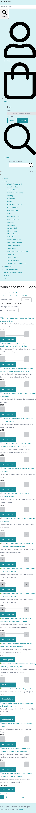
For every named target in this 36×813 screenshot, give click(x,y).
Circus (9, 202)
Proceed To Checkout (24, 296)
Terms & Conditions (11, 269)
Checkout (22, 120)
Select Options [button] (7, 660)
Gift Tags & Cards (13, 216)
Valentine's (11, 254)
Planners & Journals (14, 243)
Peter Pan (11, 237)
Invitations (11, 225)
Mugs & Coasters (13, 234)
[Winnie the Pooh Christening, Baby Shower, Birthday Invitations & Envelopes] (18, 776)
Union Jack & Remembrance (17, 252)
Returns (6, 275)
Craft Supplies (12, 207)
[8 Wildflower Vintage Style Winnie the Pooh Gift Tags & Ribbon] (18, 521)
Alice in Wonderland (14, 184)
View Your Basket (9, 296)
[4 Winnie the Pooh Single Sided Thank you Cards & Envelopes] (18, 396)
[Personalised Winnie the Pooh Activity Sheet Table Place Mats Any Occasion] (18, 647)
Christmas (11, 199)
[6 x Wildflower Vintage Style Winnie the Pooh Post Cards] (18, 471)
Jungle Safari (12, 228)
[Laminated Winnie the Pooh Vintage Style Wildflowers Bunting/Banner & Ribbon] (18, 622)
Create (20, 810)
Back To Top (4, 793)
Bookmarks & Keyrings (15, 193)
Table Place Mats (13, 246)
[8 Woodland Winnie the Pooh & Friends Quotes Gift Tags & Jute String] (18, 571)
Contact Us (8, 266)
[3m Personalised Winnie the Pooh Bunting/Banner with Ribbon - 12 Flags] (18, 346)
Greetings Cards (13, 219)
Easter (9, 213)
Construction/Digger (14, 205)
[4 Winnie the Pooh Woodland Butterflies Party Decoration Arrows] (18, 421)
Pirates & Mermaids (14, 240)
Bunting (10, 196)
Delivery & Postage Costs (13, 272)
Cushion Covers (13, 210)
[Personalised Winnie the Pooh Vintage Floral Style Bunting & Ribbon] (18, 706)
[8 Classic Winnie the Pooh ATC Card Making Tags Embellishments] (18, 496)
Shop (5, 181)
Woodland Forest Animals (16, 263)
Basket (11, 120)
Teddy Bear (11, 249)
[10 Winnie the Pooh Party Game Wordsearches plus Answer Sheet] (18, 321)
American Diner (13, 187)
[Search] (31, 165)
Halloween (11, 222)
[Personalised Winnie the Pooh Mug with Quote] (17, 689)
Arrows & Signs (12, 190)
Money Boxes (12, 231)
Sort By (2, 310)
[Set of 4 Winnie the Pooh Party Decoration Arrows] (18, 726)
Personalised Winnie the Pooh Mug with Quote (16, 692)
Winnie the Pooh (13, 260)
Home (6, 178)
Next (22, 797)
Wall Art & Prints (13, 257)
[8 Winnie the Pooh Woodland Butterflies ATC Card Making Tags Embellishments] (18, 546)
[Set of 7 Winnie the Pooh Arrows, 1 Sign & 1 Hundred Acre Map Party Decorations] (18, 751)
